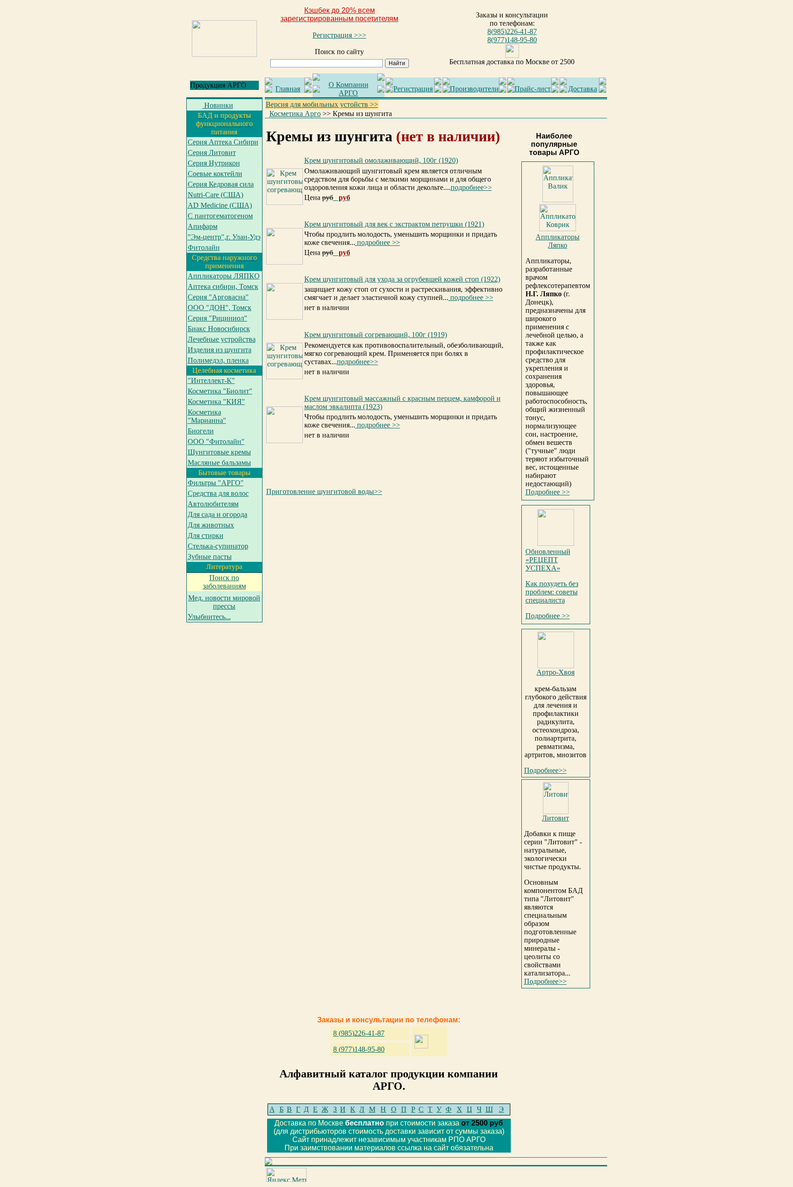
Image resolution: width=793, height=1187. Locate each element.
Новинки (217, 105)
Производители (474, 89)
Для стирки (205, 535)
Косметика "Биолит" (220, 391)
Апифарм (203, 226)
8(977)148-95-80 (512, 40)
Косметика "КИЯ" (216, 401)
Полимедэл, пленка (218, 360)
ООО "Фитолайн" (216, 441)
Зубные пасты (210, 556)
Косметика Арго (295, 113)
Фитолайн (204, 247)
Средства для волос (218, 493)
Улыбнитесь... (209, 617)
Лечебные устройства (222, 339)
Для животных (211, 525)
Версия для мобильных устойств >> (322, 104)
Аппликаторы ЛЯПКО (224, 276)
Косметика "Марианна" (207, 416)
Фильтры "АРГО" (216, 483)
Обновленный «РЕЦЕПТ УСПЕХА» (547, 560)
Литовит (555, 818)
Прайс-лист (532, 89)
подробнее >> (377, 242)
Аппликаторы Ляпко (558, 241)
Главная (287, 89)
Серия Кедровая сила (221, 184)
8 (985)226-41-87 (359, 1033)
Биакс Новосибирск (219, 329)
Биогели (201, 431)
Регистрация (413, 89)
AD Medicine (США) (220, 205)
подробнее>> (471, 187)
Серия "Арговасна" (218, 297)
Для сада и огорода (217, 514)
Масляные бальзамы (219, 462)
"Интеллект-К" (211, 380)
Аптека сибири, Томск (223, 286)
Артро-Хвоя (555, 672)
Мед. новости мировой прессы (224, 602)
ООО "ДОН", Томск (219, 307)
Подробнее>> (545, 770)
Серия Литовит (212, 152)
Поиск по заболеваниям (224, 582)
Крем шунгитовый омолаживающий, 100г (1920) (381, 160)
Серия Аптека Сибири (223, 142)
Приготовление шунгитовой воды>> (324, 491)
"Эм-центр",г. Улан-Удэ (224, 237)
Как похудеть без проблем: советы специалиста (551, 592)
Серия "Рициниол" (217, 318)
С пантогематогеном (220, 216)
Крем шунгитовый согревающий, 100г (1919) (375, 334)
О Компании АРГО (349, 89)
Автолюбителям (213, 504)
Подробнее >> (547, 492)
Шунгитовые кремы (219, 452)
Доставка (582, 89)
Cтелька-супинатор (218, 546)
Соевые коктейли (215, 173)
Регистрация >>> (339, 35)
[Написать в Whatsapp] (512, 55)
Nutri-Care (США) (215, 195)
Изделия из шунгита (219, 350)
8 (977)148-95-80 (359, 1049)
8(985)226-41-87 (512, 31)
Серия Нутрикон (214, 163)
